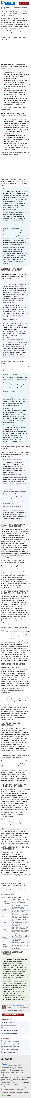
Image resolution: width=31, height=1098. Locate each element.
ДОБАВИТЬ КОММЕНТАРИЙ (12, 1015)
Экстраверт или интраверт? (11, 1049)
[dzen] (11, 1060)
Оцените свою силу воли (10, 1052)
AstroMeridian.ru (13, 1063)
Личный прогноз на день (10, 1025)
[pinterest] (5, 1060)
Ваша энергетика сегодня (10, 1022)
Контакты (9, 1092)
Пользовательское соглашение (20, 1092)
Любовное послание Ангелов (11, 1033)
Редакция (4, 1092)
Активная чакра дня (9, 1027)
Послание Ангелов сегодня (11, 1030)
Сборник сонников (6, 7)
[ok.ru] (8, 1060)
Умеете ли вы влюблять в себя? (12, 1041)
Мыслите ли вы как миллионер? (12, 1046)
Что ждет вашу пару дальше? (11, 1044)
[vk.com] (2, 1060)
